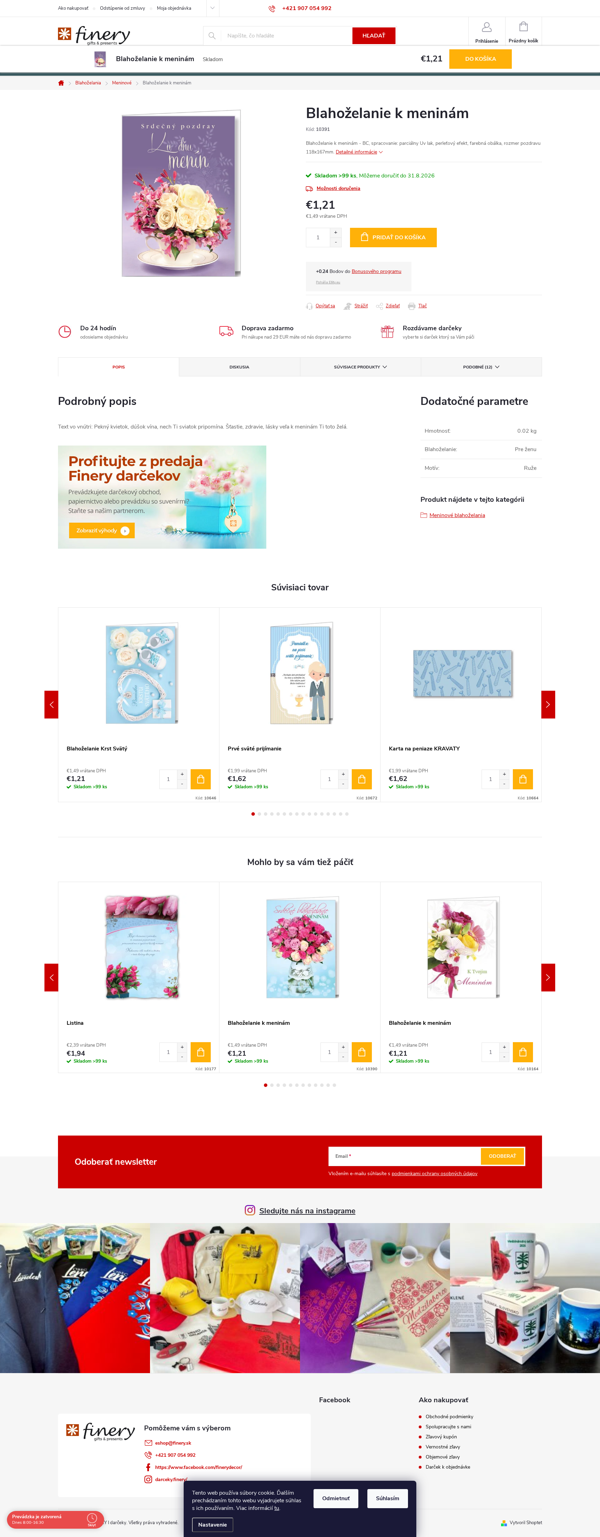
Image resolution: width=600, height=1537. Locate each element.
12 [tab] (322, 814)
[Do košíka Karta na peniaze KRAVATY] (523, 779)
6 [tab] (284, 814)
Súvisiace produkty (357, 367)
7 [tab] (290, 814)
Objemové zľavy (443, 1457)
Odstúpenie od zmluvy (122, 8)
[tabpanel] (138, 705)
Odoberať (502, 1156)
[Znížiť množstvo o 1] (335, 242)
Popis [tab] (118, 367)
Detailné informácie (356, 152)
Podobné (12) (477, 367)
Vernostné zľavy (443, 1447)
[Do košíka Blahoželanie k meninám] (362, 1052)
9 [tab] (303, 814)
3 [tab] (265, 814)
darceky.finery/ (171, 1479)
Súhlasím (387, 1498)
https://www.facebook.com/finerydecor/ (198, 1467)
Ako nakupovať (73, 8)
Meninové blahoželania (457, 515)
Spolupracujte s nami (448, 1427)
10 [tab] (309, 814)
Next (548, 704)
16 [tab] (347, 814)
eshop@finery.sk (173, 1443)
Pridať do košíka (399, 237)
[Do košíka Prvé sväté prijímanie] (362, 779)
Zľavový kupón (441, 1437)
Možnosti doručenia (338, 188)
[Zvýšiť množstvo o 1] (335, 233)
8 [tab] (297, 814)
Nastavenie (212, 1525)
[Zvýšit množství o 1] (182, 774)
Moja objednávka (174, 8)
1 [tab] (253, 814)
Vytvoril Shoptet (526, 1523)
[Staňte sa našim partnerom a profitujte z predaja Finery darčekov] (162, 497)
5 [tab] (278, 814)
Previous (51, 704)
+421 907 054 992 (175, 1455)
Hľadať (373, 36)
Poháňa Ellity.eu (328, 282)
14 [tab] (334, 814)
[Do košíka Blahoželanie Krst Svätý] (201, 779)
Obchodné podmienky (449, 1417)
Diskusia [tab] (239, 367)
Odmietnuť (336, 1498)
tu (276, 1508)
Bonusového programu (376, 271)
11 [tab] (315, 814)
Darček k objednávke (448, 1467)
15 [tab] (340, 814)
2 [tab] (259, 814)
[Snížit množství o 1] (182, 784)
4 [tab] (272, 814)
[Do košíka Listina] (201, 1052)
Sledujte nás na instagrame (307, 1211)
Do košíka (480, 59)
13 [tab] (328, 814)
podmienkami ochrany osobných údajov (434, 1173)
